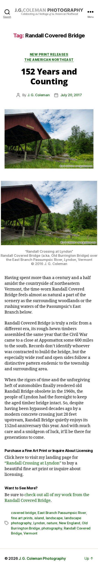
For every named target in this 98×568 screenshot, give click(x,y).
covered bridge (23, 513)
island (39, 518)
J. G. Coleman (38, 95)
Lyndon (39, 523)
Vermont (30, 533)
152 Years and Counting (49, 76)
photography (51, 528)
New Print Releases (49, 54)
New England (69, 523)
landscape (54, 518)
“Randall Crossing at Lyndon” (33, 463)
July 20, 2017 (71, 95)
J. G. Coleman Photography (42, 558)
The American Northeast (48, 60)
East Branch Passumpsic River (62, 513)
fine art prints (22, 518)
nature (52, 523)
